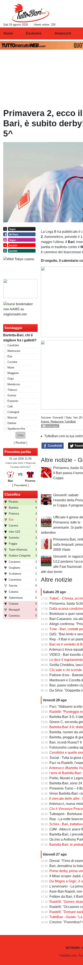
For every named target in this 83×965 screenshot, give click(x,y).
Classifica (12, 494)
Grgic (10, 378)
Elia (9, 356)
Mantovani (13, 350)
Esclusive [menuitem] (34, 33)
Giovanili (58, 417)
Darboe (11, 423)
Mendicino (13, 384)
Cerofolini (13, 345)
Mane (10, 367)
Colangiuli (13, 412)
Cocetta (12, 362)
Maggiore (13, 373)
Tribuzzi (12, 389)
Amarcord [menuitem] (63, 33)
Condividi (54, 445)
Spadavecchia (16, 428)
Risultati (21, 442)
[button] (20, 435)
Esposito (12, 401)
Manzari (12, 417)
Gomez (11, 395)
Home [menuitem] (8, 33)
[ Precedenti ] (20, 485)
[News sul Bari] (30, 13)
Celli (10, 406)
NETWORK (73, 947)
